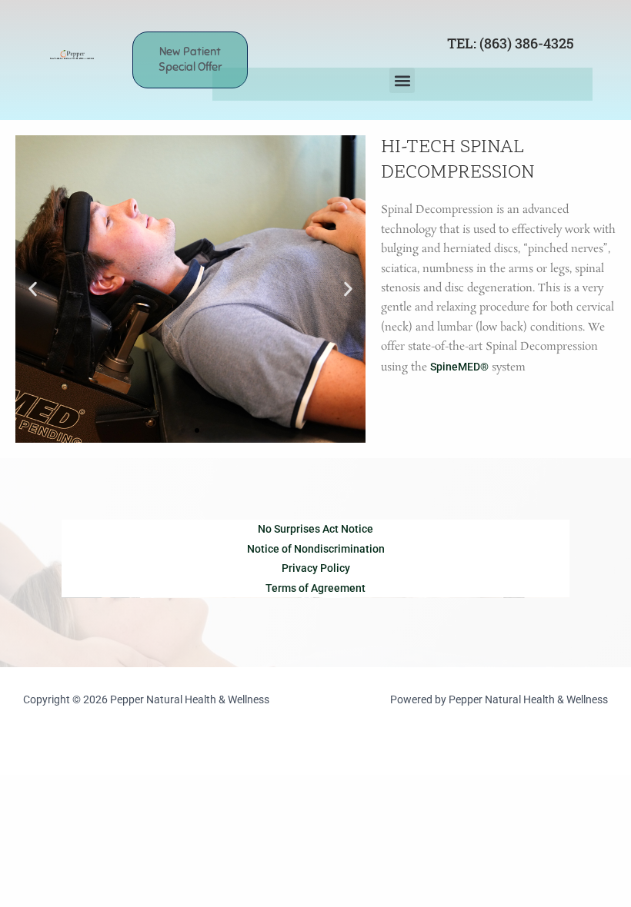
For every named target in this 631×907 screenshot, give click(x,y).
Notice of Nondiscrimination (316, 549)
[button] (402, 80)
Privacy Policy (316, 568)
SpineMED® (459, 366)
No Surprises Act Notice (315, 529)
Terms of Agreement (315, 588)
